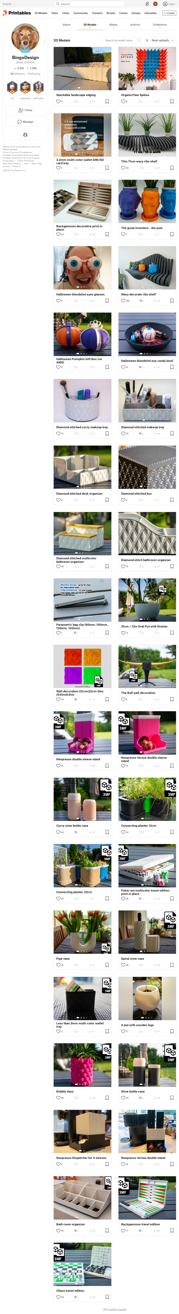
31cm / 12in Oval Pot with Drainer (144, 626)
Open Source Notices (12, 163)
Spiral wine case (132, 958)
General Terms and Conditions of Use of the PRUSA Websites (22, 148)
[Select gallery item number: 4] (150, 87)
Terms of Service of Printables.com (17, 152)
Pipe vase (63, 958)
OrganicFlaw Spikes (135, 95)
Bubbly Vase (65, 1091)
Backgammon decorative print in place (79, 227)
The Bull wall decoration (138, 692)
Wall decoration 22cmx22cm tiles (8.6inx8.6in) (79, 693)
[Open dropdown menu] (44, 40)
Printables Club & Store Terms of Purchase (21, 155)
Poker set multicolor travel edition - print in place (146, 892)
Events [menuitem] (123, 13)
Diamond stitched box (136, 493)
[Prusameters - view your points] (155, 4)
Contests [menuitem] (97, 13)
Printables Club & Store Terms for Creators (21, 158)
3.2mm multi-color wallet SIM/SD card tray (80, 161)
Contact (6, 166)
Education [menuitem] (151, 13)
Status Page (36, 163)
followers (17, 73)
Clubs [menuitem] (65, 13)
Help (26, 163)
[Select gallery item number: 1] (79, 87)
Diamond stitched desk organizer (79, 493)
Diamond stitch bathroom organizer (146, 560)
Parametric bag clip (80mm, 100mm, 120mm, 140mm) (82, 626)
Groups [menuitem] (136, 13)
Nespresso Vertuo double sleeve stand (144, 759)
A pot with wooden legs (137, 1025)
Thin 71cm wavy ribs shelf (139, 161)
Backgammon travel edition (140, 1224)
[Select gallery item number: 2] (82, 87)
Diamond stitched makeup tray (142, 427)
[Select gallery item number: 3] (85, 87)
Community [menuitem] (80, 13)
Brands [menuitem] (111, 13)
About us (16, 166)
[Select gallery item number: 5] (152, 87)
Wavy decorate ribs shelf (138, 294)
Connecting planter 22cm (74, 892)
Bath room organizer (70, 1224)
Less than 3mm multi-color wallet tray (80, 1025)
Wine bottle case (133, 1091)
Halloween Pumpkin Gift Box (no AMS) (79, 360)
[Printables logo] (17, 13)
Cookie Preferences (25, 160)
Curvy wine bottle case (72, 825)
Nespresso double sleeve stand (78, 759)
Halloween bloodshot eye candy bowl (147, 360)
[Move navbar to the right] (158, 13)
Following (34, 73)
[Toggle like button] (58, 101)
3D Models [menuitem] (41, 13)
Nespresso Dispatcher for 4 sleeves (81, 1157)
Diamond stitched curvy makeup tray (82, 427)
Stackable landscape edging (76, 95)
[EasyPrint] (147, 4)
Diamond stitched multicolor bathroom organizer (76, 560)
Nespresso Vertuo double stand (143, 1157)
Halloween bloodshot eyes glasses (80, 294)
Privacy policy (8, 160)
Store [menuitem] (55, 13)
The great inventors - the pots (142, 228)
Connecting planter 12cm (138, 825)
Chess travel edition (70, 1290)
